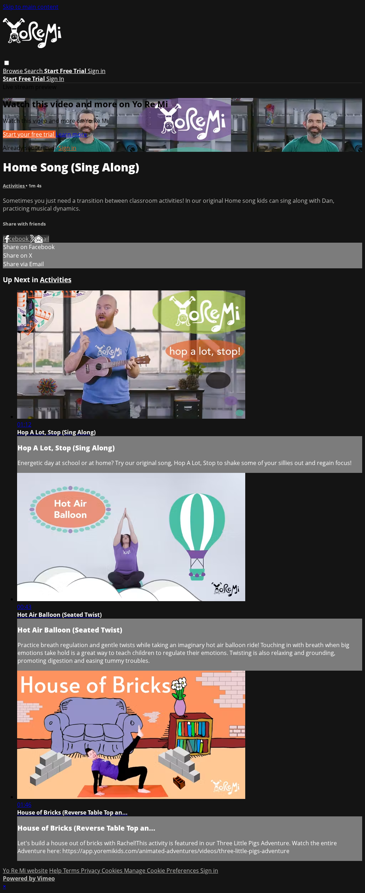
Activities (14, 185)
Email (42, 239)
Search (34, 71)
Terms (72, 870)
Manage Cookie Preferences (162, 870)
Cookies (113, 870)
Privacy (91, 870)
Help (56, 870)
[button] (6, 63)
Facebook (16, 239)
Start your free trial (29, 134)
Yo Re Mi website (25, 870)
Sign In (55, 79)
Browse (13, 71)
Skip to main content (30, 7)
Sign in (97, 71)
